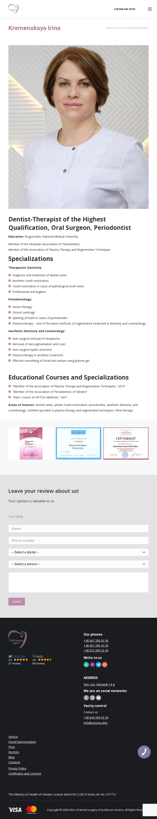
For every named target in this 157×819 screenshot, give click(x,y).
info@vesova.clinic (96, 723)
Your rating (15, 516)
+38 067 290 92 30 (96, 641)
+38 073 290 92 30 (96, 650)
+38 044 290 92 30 (96, 717)
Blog (11, 757)
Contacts (14, 762)
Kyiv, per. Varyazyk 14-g (99, 684)
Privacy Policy (17, 768)
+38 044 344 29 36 (124, 9)
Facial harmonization (22, 742)
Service (13, 737)
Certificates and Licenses (24, 773)
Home (109, 27)
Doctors (120, 27)
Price (11, 747)
